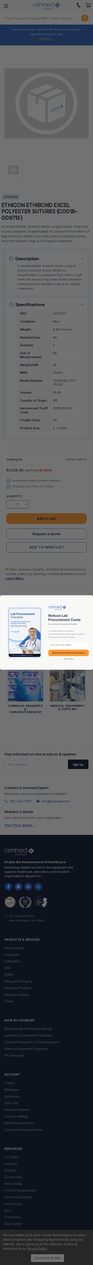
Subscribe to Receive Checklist (68, 652)
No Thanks (68, 659)
